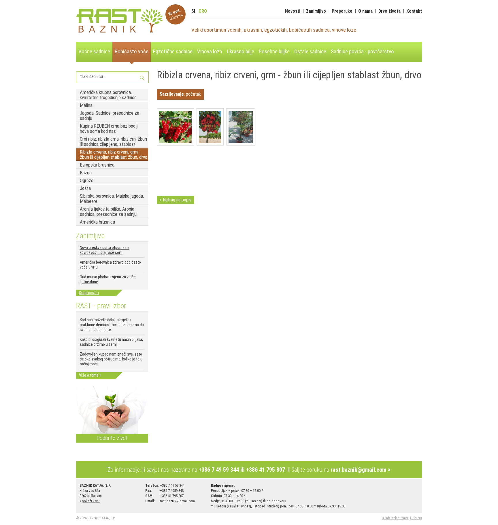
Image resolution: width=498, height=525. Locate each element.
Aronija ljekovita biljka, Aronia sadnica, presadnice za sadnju (108, 211)
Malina (86, 105)
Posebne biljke (274, 51)
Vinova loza (209, 51)
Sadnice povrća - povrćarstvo (362, 51)
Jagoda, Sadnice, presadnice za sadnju (109, 115)
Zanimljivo (316, 11)
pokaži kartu (91, 501)
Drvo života (389, 11)
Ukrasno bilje (240, 51)
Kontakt (414, 11)
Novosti (292, 11)
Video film (89, 74)
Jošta (85, 188)
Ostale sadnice (310, 51)
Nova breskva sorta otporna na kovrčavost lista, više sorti (104, 250)
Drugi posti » (89, 292)
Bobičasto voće (131, 51)
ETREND (416, 518)
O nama (365, 11)
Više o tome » (90, 375)
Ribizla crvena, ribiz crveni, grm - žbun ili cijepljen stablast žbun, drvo (113, 154)
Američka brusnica (97, 222)
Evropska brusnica (97, 165)
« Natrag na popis (175, 200)
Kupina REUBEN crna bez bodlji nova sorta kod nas (109, 128)
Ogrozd (86, 180)
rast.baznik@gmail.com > (361, 469)
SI (193, 11)
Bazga (86, 172)
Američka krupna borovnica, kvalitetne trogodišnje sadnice (108, 94)
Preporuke (342, 11)
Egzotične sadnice (173, 51)
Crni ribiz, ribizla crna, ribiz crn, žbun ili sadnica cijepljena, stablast (113, 141)
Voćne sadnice (94, 51)
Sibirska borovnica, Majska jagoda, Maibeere (112, 198)
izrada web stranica (395, 518)
